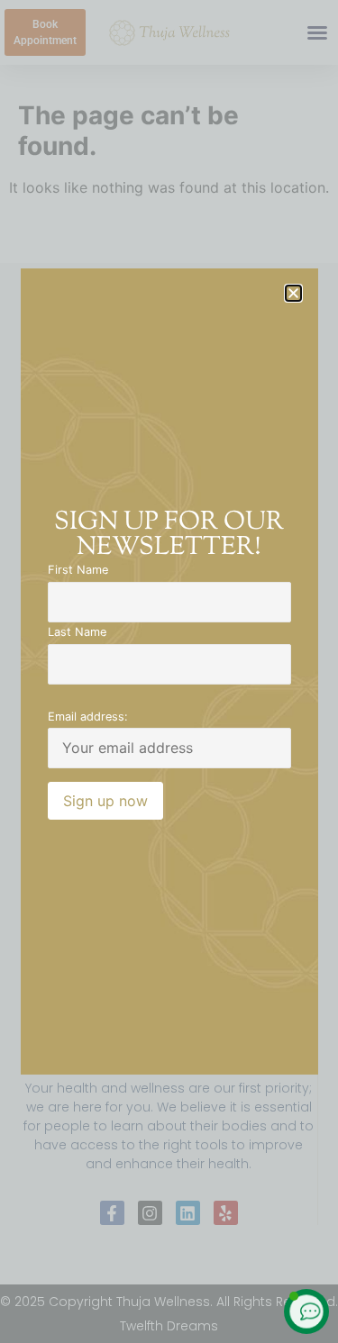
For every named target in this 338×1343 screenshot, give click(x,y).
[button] (293, 293)
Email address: (88, 717)
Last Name (77, 633)
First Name (78, 570)
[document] (169, 671)
